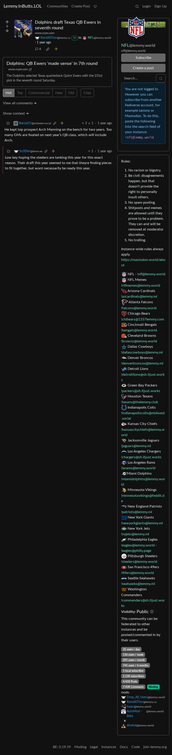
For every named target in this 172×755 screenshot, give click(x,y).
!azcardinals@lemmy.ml (139, 296)
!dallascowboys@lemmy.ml (142, 352)
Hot (9, 93)
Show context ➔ (16, 113)
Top (20, 93)
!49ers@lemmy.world (137, 573)
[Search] (137, 6)
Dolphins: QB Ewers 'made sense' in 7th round (52, 63)
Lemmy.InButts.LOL (23, 6)
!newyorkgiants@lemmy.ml (142, 523)
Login (146, 6)
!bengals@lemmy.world (139, 330)
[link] (47, 49)
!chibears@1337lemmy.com (142, 319)
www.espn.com (44, 33)
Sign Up (160, 6)
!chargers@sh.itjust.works (141, 457)
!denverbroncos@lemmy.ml (142, 363)
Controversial (39, 93)
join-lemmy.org (155, 747)
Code (135, 747)
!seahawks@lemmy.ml (138, 584)
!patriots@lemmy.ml (136, 512)
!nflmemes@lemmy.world (140, 285)
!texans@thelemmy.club (139, 402)
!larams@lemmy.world (138, 468)
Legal (94, 747)
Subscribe (143, 58)
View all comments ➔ (20, 103)
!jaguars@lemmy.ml (136, 446)
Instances (108, 747)
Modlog (153, 687)
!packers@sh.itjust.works (140, 391)
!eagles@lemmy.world (138, 545)
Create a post (143, 68)
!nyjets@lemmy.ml (135, 534)
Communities (57, 6)
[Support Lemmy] (95, 6)
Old (71, 93)
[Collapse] (8, 123)
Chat (87, 93)
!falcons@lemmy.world (139, 308)
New (59, 93)
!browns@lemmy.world (139, 341)
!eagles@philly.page (136, 550)
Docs (124, 747)
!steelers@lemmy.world (139, 561)
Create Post (80, 6)
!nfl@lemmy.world (151, 274)
